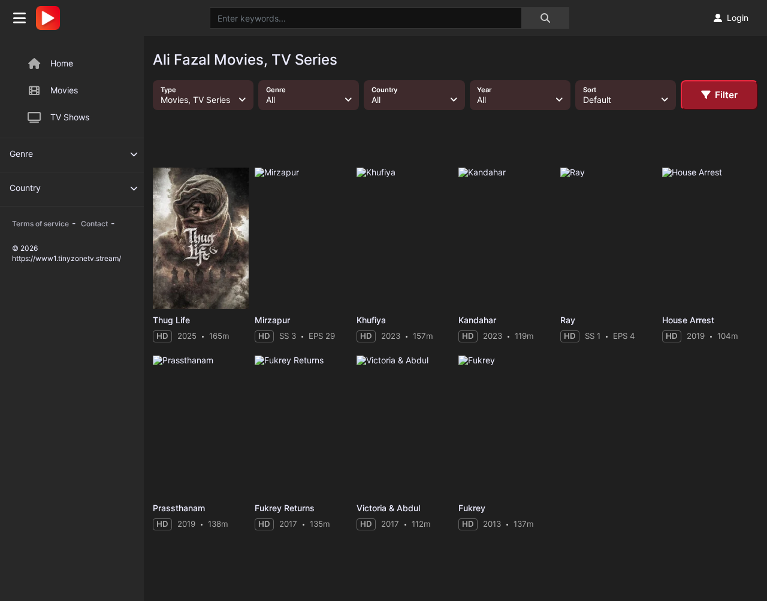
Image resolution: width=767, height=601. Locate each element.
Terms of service (40, 223)
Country (25, 188)
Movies (64, 90)
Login (737, 18)
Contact (94, 223)
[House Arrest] (710, 238)
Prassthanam (179, 508)
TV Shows (69, 117)
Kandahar (477, 320)
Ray (567, 320)
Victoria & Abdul (388, 508)
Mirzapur (272, 320)
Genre (21, 153)
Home (61, 63)
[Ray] (608, 238)
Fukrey (471, 508)
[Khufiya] (404, 238)
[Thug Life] (201, 238)
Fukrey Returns (285, 508)
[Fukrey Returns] (303, 426)
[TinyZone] (51, 18)
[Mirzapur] (303, 238)
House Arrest (688, 320)
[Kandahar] (506, 238)
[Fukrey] (506, 426)
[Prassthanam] (201, 426)
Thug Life (171, 320)
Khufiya (371, 320)
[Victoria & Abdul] (404, 426)
